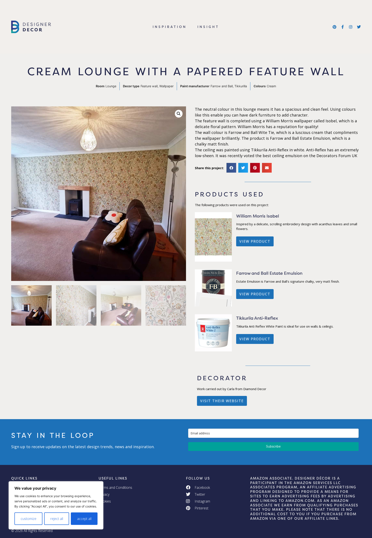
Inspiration (170, 27)
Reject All (56, 518)
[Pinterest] (334, 27)
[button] (179, 114)
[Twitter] (359, 27)
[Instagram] (351, 27)
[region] (56, 505)
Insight (208, 27)
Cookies (105, 501)
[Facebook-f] (342, 27)
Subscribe (273, 446)
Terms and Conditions (115, 487)
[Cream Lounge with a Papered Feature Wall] (213, 260)
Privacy (104, 494)
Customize (28, 518)
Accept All (84, 518)
